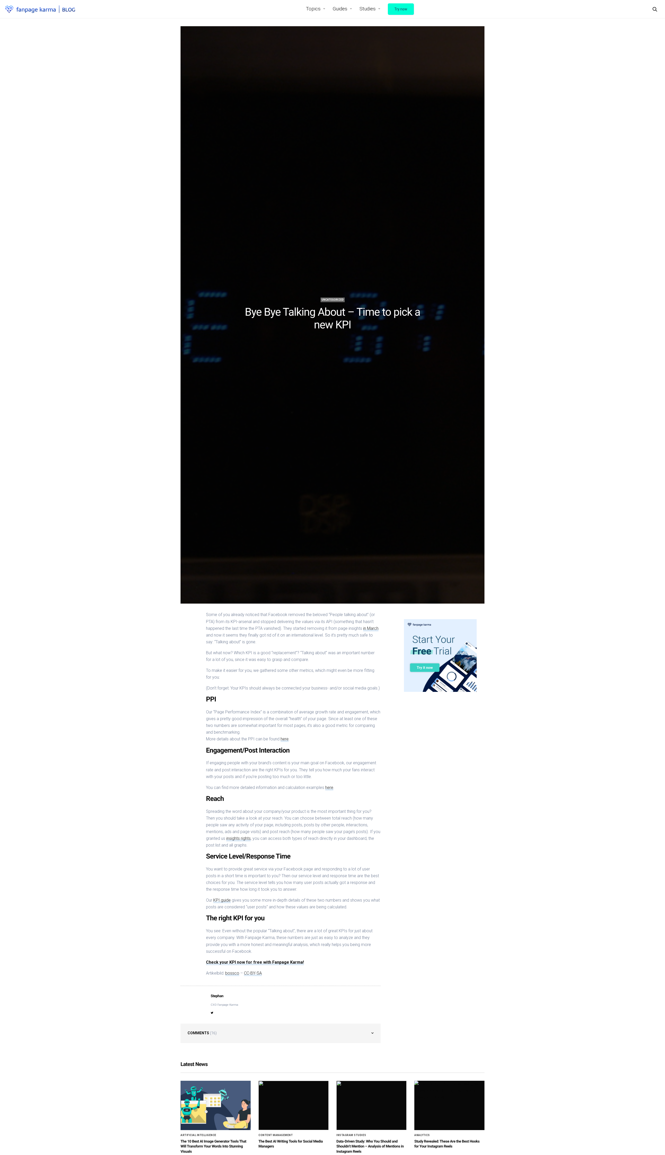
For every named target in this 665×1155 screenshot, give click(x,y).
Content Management (275, 1135)
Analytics (422, 1135)
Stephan (217, 996)
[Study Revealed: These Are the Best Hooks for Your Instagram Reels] (449, 1105)
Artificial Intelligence (198, 1135)
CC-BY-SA (253, 973)
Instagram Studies (351, 1135)
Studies (368, 9)
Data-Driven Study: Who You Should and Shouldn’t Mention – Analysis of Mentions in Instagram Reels (370, 1146)
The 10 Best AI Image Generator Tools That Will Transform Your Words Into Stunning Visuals (213, 1146)
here (285, 739)
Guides (340, 9)
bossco (232, 973)
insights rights (238, 838)
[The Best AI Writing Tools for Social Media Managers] (293, 1105)
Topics (313, 9)
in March (370, 628)
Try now (400, 9)
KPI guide (222, 900)
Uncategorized (333, 299)
